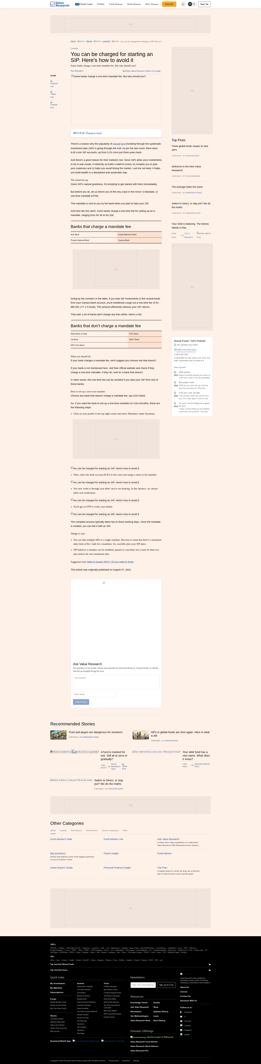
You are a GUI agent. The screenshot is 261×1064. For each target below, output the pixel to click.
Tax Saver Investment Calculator (111, 1006)
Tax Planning (82, 1021)
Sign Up (204, 4)
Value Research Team (115, 766)
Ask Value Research (139, 1007)
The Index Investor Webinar (87, 1011)
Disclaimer (126, 1061)
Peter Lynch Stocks (57, 1025)
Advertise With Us (188, 1001)
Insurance (80, 1024)
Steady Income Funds (58, 1005)
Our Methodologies (139, 1016)
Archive (80, 983)
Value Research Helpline (86, 1002)
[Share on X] (53, 93)
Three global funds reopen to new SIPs (190, 148)
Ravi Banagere (77, 71)
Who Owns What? (110, 1011)
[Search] (183, 4)
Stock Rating (159, 1020)
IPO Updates (81, 1027)
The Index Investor (84, 990)
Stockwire (80, 1030)
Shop (155, 1007)
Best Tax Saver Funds (58, 1008)
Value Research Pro (139, 1051)
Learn (156, 1016)
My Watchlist (56, 988)
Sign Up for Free (166, 985)
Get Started (81, 993)
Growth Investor (83, 1015)
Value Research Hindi (140, 1020)
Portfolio (100, 4)
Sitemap (136, 1061)
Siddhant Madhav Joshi (202, 765)
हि (194, 4)
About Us (184, 987)
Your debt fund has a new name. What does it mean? (196, 756)
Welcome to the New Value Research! (186, 168)
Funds (112, 4)
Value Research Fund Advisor (144, 1042)
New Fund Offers (110, 999)
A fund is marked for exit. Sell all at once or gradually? (114, 756)
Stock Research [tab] (92, 831)
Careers (183, 992)
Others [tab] (125, 831)
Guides (156, 1002)
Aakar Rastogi (192, 156)
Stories (89, 41)
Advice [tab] (53, 831)
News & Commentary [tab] (110, 831)
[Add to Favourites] (52, 115)
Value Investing (82, 1008)
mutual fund (119, 143)
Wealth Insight (86, 4)
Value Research (193, 176)
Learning (106, 41)
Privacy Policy (114, 1061)
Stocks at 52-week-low (58, 1028)
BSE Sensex (55, 1031)
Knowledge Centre (139, 1002)
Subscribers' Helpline (85, 986)
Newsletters (135, 1011)
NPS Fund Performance (112, 1014)
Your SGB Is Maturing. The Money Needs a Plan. (190, 226)
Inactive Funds (109, 1017)
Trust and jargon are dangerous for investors (95, 732)
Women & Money (83, 996)
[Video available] (205, 235)
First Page (81, 1033)
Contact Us (185, 996)
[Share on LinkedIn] (54, 103)
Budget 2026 (82, 999)
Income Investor (83, 1018)
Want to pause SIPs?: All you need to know (110, 561)
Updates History (160, 1011)
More (147, 4)
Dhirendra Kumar (194, 193)
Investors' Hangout (84, 1005)
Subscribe (169, 4)
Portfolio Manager (110, 986)
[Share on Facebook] (54, 82)
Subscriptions (56, 992)
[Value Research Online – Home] (59, 4)
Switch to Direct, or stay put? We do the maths (191, 205)
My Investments (57, 983)
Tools (106, 983)
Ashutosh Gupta (193, 213)
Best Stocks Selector (111, 1002)
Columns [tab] (63, 831)
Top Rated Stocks (56, 1019)
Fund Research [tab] (76, 831)
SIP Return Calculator (112, 996)
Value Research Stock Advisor (144, 1046)
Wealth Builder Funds (58, 1002)
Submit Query (81, 702)
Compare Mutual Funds (112, 993)
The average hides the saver (187, 187)
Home (73, 41)
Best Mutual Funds (110, 990)
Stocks (130, 4)
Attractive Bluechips (57, 1022)
